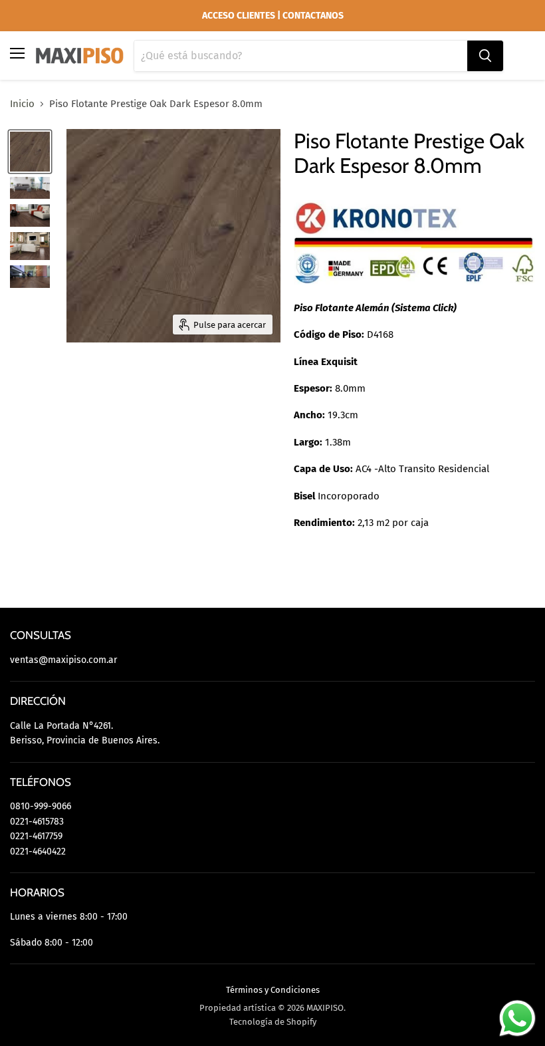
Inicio (22, 104)
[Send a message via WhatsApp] (517, 1018)
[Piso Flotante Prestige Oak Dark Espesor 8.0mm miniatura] (30, 151)
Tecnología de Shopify (272, 1022)
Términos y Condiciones (273, 990)
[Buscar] (485, 56)
